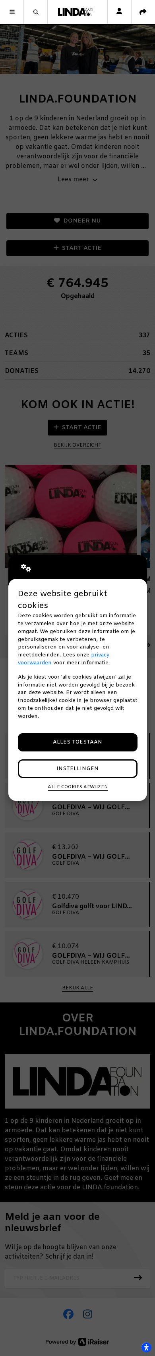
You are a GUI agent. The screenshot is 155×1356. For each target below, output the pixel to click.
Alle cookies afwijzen (78, 787)
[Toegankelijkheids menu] (146, 1347)
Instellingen (77, 768)
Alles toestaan (77, 742)
